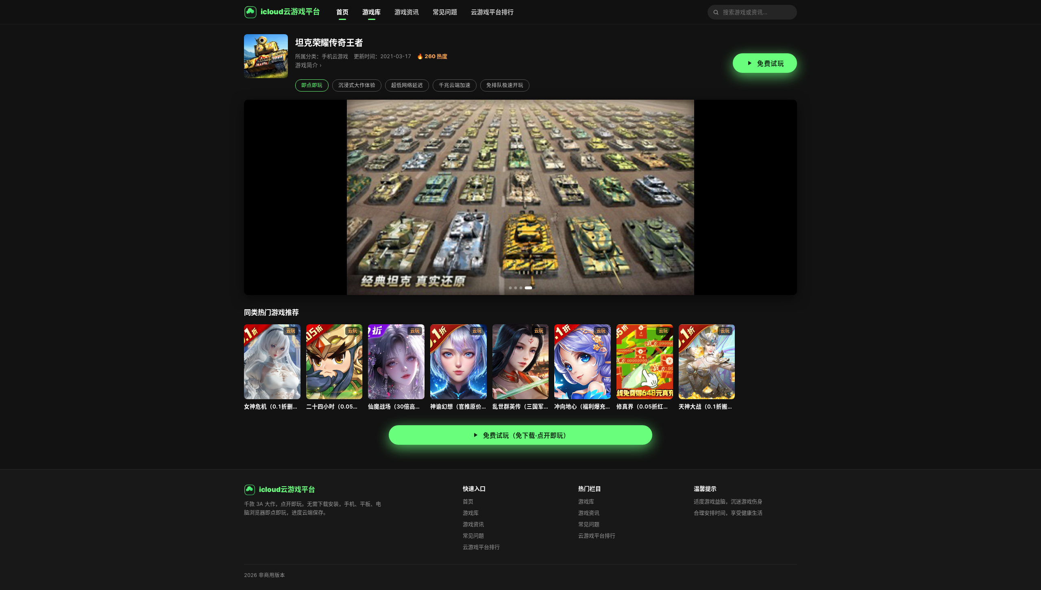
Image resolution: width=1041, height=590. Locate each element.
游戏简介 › (308, 65)
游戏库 (371, 12)
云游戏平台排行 (492, 12)
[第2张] (520, 287)
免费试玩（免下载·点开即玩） (526, 435)
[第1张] (512, 287)
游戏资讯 (406, 12)
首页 (342, 12)
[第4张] (530, 287)
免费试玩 (770, 64)
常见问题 (445, 12)
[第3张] (525, 287)
